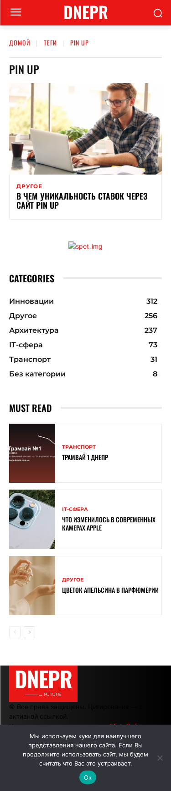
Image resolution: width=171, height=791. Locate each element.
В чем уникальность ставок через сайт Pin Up (81, 200)
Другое (29, 186)
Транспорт (79, 447)
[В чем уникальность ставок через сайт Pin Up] (85, 129)
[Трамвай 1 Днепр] (32, 453)
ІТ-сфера (75, 509)
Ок (88, 777)
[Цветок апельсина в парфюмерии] (32, 586)
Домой (20, 42)
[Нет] (159, 757)
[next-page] (29, 632)
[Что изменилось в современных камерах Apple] (32, 519)
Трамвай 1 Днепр (85, 457)
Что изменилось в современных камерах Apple (108, 523)
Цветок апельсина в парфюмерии (110, 590)
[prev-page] (15, 632)
